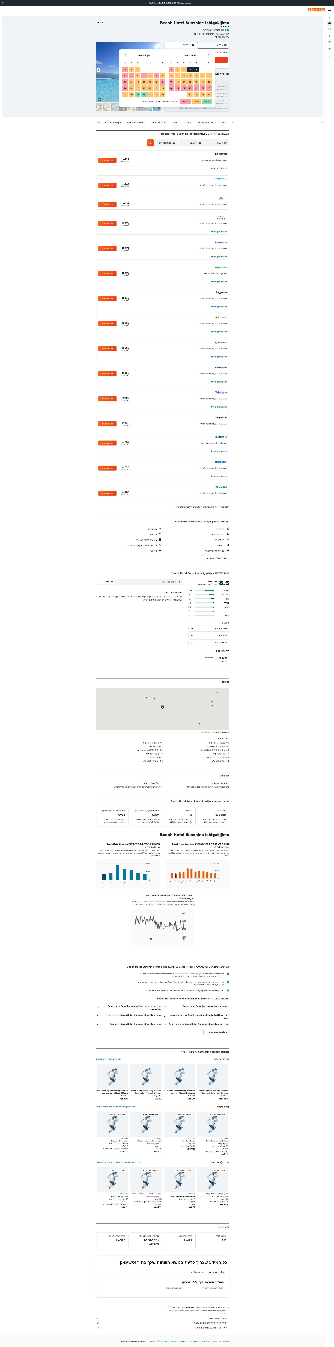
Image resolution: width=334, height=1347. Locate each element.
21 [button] (203, 88)
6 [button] (209, 75)
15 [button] (196, 82)
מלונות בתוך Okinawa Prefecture (174, 1341)
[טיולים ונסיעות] (329, 49)
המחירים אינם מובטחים (176, 1311)
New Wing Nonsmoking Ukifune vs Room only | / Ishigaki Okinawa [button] (213, 1091)
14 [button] (203, 82)
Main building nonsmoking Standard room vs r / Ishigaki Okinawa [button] (179, 1091)
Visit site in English (157, 3)
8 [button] (196, 75)
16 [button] (190, 82)
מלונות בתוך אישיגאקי (174, 1288)
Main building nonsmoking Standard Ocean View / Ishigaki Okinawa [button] (146, 1091)
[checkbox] (216, 659)
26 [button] (171, 88)
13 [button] (209, 82)
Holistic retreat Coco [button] (119, 1141)
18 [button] (178, 82)
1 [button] (196, 69)
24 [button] (184, 88)
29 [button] (196, 94)
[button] (3, 3)
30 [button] (190, 94)
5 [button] (171, 69)
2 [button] (190, 69)
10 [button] (184, 75)
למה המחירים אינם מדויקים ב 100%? (210, 1327)
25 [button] (177, 88)
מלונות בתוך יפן (194, 1341)
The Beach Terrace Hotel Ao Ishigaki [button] (146, 1194)
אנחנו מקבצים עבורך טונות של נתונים (210, 1323)
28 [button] (202, 94)
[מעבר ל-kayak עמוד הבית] (316, 9)
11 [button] (177, 75)
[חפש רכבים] (329, 28)
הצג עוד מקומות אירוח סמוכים (108, 1059)
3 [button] (183, 69)
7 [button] (202, 75)
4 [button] (177, 69)
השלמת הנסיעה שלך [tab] (216, 1272)
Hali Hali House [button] (188, 1141)
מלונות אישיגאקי (155, 1341)
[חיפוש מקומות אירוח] (329, 23)
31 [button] (125, 94)
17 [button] (184, 82)
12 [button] (171, 75)
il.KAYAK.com (224, 1341)
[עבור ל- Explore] (329, 36)
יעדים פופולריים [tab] (197, 1272)
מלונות (215, 1341)
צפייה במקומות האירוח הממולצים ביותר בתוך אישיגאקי (119, 1162)
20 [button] (209, 88)
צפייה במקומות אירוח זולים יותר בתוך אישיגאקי (115, 1106)
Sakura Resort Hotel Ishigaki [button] (150, 1141)
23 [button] (190, 88)
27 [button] (209, 94)
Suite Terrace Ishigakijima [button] (217, 1194)
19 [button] (171, 82)
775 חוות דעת (209, 30)
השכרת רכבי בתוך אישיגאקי (212, 1288)
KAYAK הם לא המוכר (217, 1318)
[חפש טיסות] (329, 17)
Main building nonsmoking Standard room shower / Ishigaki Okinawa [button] (112, 1091)
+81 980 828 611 (222, 37)
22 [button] (196, 88)
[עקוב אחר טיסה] (329, 41)
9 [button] (190, 75)
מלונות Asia (205, 1341)
